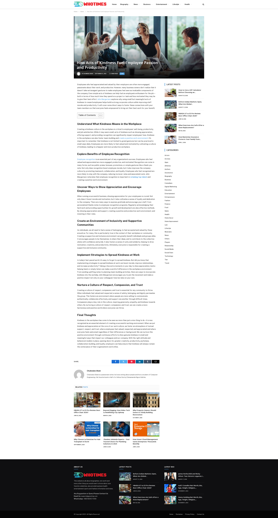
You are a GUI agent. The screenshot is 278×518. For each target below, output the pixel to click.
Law (166, 225)
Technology (169, 256)
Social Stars (169, 253)
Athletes (168, 166)
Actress (167, 159)
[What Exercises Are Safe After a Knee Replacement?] (171, 128)
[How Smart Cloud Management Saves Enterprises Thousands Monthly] (146, 428)
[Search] (203, 4)
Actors (167, 155)
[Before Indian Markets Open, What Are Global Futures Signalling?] (171, 104)
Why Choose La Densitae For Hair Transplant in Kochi (87, 440)
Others (167, 239)
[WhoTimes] (90, 4)
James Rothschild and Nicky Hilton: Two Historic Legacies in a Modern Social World (191, 475)
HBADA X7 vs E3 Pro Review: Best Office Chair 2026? (87, 411)
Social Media (169, 249)
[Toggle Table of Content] (99, 115)
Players (167, 242)
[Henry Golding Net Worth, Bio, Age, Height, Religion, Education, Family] (170, 500)
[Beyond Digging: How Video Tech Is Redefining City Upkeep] (116, 399)
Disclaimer (179, 514)
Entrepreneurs (170, 197)
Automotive (169, 173)
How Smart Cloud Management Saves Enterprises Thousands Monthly (145, 441)
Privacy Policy (189, 514)
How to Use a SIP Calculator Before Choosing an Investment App (190, 91)
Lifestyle (176, 4)
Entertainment (161, 4)
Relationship (169, 246)
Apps (166, 162)
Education (168, 190)
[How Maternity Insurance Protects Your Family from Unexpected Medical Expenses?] (171, 140)
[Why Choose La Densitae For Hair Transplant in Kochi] (87, 428)
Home (114, 4)
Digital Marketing (171, 187)
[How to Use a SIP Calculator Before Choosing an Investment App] (171, 93)
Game (167, 211)
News (136, 4)
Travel (167, 263)
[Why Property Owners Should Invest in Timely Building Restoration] (146, 399)
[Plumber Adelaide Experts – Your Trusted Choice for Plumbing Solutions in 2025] (116, 428)
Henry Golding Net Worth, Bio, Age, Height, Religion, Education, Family (190, 498)
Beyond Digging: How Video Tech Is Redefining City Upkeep (116, 411)
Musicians (168, 232)
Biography (124, 4)
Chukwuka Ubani (88, 73)
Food (166, 207)
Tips (166, 259)
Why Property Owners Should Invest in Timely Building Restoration (144, 412)
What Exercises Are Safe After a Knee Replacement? (191, 126)
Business (147, 4)
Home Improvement (171, 221)
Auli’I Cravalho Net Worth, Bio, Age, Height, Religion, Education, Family (190, 486)
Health (187, 4)
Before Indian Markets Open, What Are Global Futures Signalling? (190, 103)
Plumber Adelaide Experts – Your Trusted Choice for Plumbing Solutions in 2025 (116, 441)
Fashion (167, 200)
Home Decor (169, 218)
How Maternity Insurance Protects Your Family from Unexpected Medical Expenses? (191, 138)
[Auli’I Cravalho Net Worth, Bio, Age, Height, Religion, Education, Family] (170, 488)
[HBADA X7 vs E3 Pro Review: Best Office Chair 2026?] (87, 399)
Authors (167, 169)
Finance (167, 204)
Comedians (168, 183)
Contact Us (200, 514)
